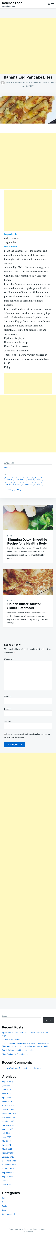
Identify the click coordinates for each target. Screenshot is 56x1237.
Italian (38, 479)
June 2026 (6, 1090)
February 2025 (8, 1153)
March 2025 (7, 1149)
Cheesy (9, 479)
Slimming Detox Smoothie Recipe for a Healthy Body (27, 541)
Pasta (8, 484)
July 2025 (6, 1133)
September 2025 (9, 1125)
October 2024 (8, 1169)
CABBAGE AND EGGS (11, 1039)
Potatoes (28, 484)
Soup (4, 1210)
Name (7, 696)
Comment (9, 659)
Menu (52, 4)
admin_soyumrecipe (16, 82)
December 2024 (9, 1161)
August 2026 (7, 1082)
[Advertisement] (28, 46)
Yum (17, 489)
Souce (8, 489)
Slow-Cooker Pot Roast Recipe (15, 1054)
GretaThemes (28, 1232)
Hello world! (37, 1068)
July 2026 (6, 1086)
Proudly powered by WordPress (20, 1229)
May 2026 (6, 1093)
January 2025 (8, 1157)
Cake (4, 1198)
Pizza (17, 484)
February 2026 (8, 1105)
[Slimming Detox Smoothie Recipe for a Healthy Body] (28, 517)
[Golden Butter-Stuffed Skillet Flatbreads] (28, 582)
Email (7, 708)
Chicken (20, 479)
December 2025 (9, 1113)
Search (5, 1016)
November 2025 (9, 1117)
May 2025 (6, 1141)
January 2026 (8, 1109)
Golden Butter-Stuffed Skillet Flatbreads (24, 606)
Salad (38, 484)
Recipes (7, 467)
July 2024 (6, 1180)
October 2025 (8, 1121)
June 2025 (6, 1137)
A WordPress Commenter (18, 1068)
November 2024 (9, 1165)
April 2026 (6, 1097)
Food (30, 479)
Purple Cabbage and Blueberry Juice (18, 1050)
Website (7, 721)
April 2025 (6, 1145)
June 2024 (6, 1184)
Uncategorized (8, 1214)
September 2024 (9, 1172)
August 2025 (7, 1129)
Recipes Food (12, 3)
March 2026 (7, 1101)
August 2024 (7, 1177)
